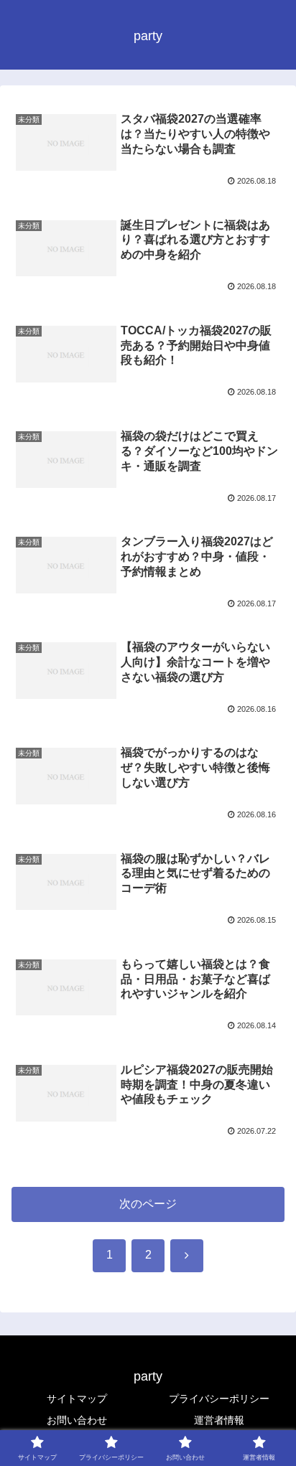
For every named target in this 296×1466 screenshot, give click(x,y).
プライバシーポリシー (219, 1398)
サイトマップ (77, 1398)
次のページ (148, 1204)
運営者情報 (219, 1420)
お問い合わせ (77, 1420)
